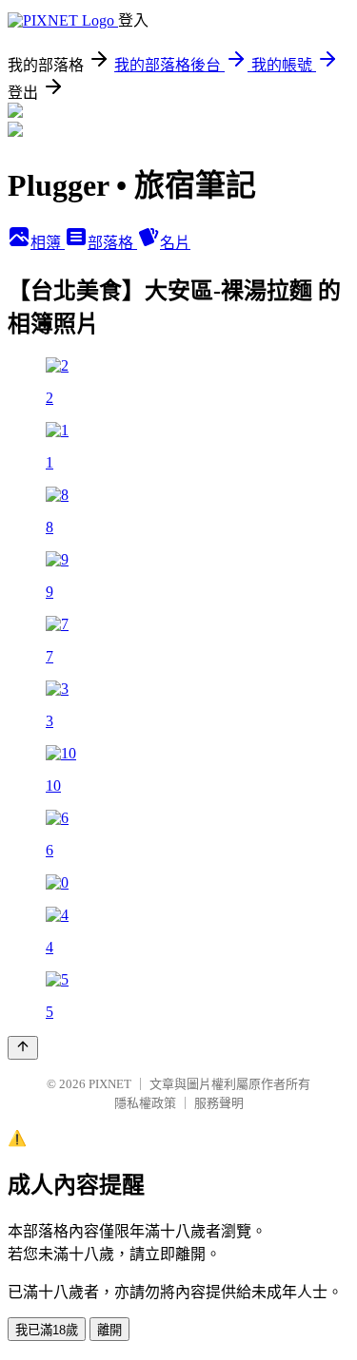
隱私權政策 (145, 1103)
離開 (109, 1330)
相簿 (47, 243)
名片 (175, 243)
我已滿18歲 (46, 1330)
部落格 (112, 243)
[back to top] (23, 1048)
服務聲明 (219, 1103)
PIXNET (110, 1084)
